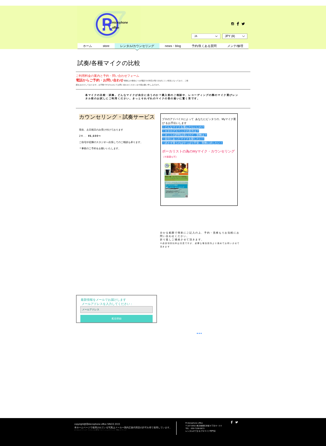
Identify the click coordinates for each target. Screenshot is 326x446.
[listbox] (234, 36)
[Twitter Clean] (236, 422)
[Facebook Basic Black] (238, 24)
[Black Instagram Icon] (233, 24)
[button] (234, 36)
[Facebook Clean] (231, 422)
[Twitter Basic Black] (243, 24)
